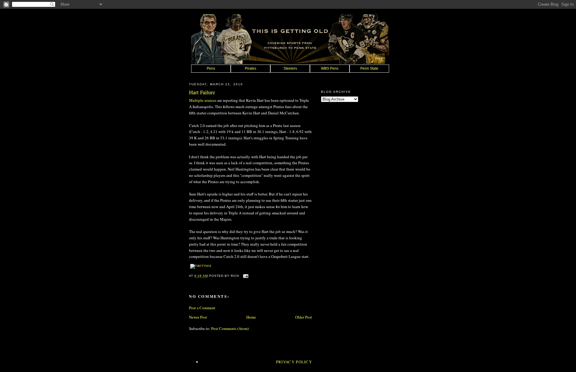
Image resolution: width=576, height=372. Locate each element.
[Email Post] (245, 276)
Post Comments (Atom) (230, 328)
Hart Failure (202, 92)
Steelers (290, 68)
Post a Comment (202, 307)
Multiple (196, 100)
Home (251, 317)
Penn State (369, 68)
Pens (211, 68)
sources (210, 100)
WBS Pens (329, 68)
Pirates (250, 68)
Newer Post (198, 317)
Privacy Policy (294, 361)
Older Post (303, 317)
